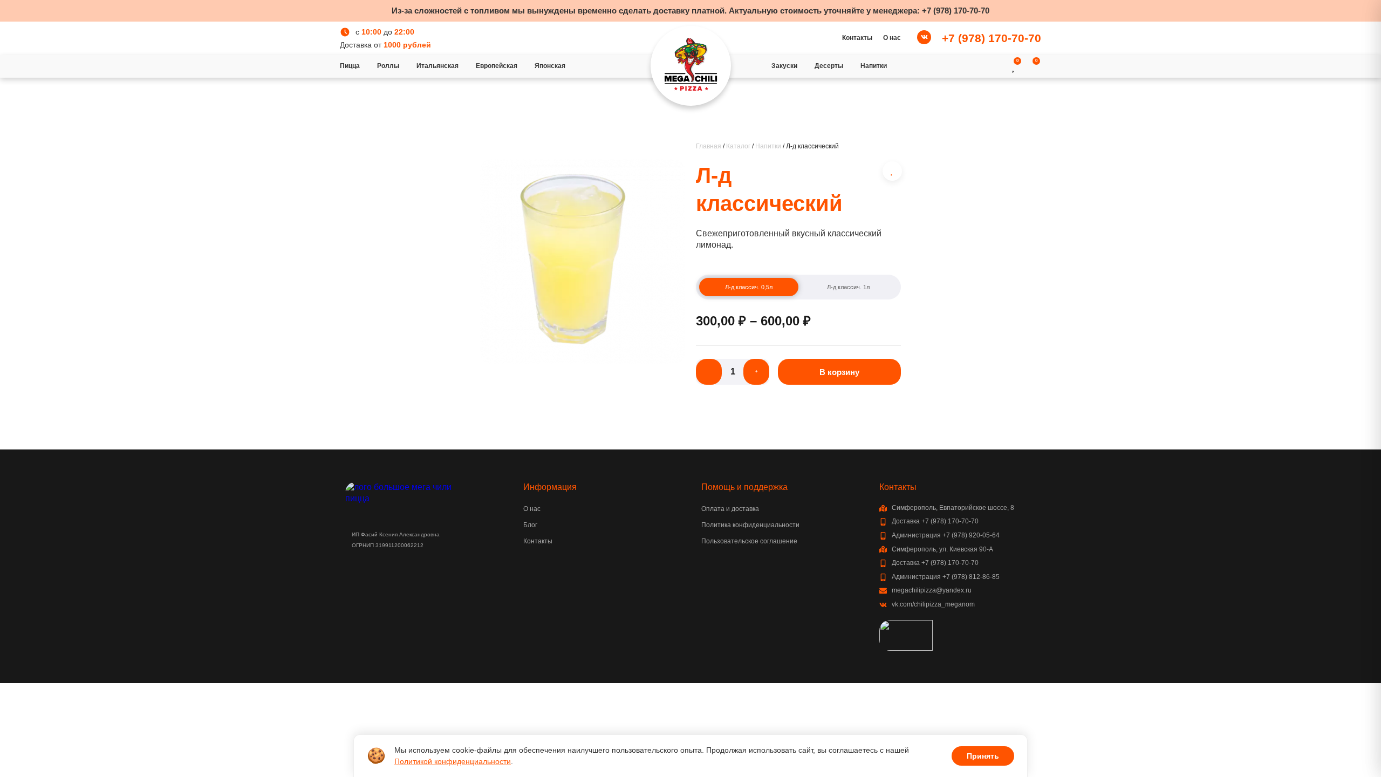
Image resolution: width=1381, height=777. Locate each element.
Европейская (496, 66)
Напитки (873, 66)
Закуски (784, 66)
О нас (892, 38)
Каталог (738, 146)
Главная (708, 146)
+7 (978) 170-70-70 (955, 10)
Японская (550, 66)
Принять (983, 756)
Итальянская (437, 66)
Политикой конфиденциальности (452, 761)
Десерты (829, 66)
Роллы (388, 66)
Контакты (857, 38)
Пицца (350, 66)
